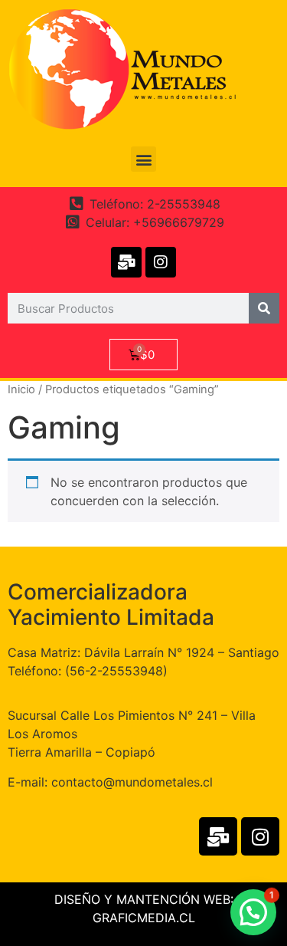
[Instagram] (160, 262)
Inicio (21, 389)
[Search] (264, 308)
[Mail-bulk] (126, 262)
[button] (143, 159)
